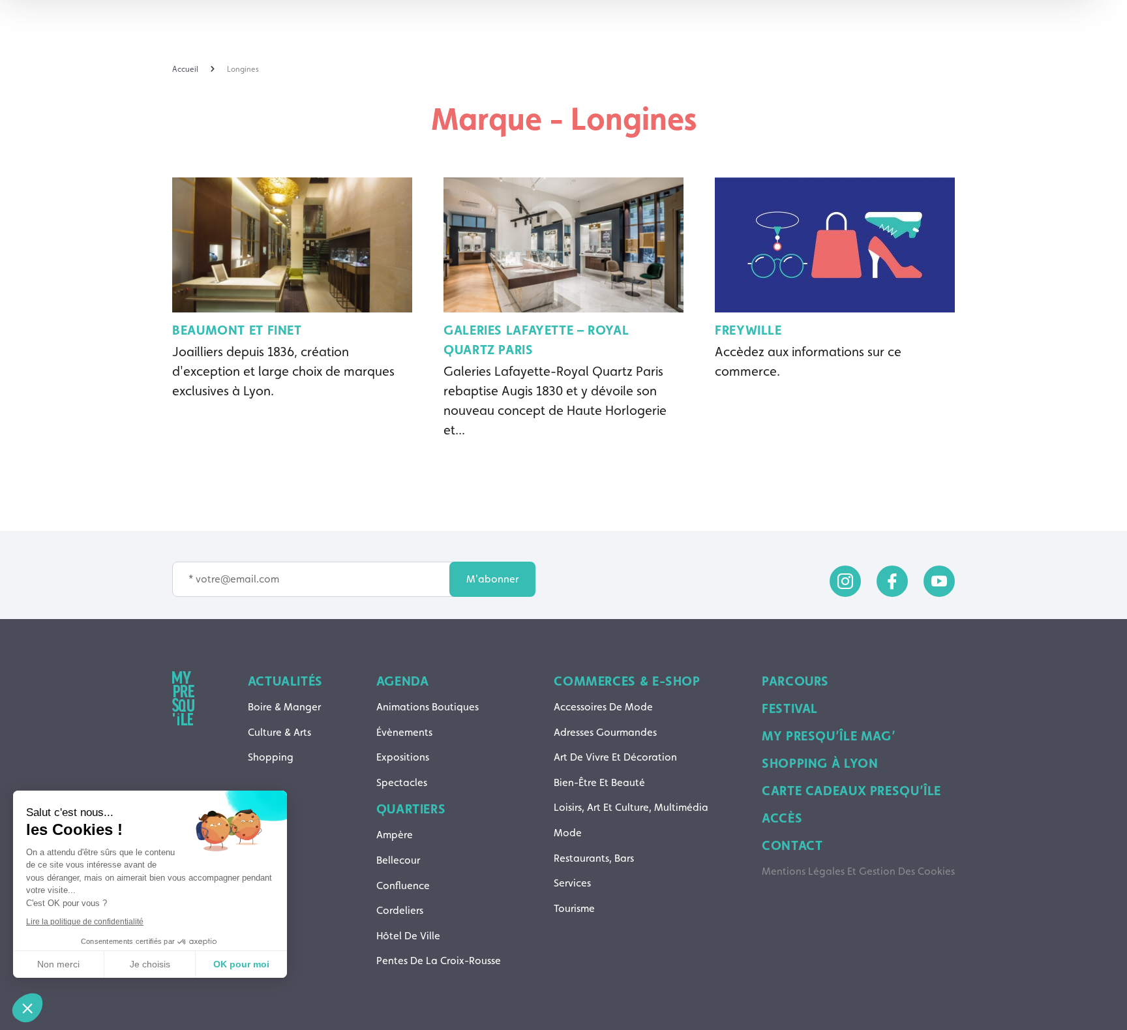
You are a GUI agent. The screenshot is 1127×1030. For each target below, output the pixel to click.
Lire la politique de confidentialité (84, 921)
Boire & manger (284, 707)
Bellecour (398, 860)
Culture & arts (279, 732)
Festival (790, 708)
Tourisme (574, 908)
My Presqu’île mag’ (828, 736)
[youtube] (939, 581)
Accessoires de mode (603, 707)
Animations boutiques (427, 707)
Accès (782, 818)
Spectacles (401, 782)
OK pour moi (241, 964)
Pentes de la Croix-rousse (438, 960)
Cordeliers (399, 910)
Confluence (403, 885)
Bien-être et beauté (599, 782)
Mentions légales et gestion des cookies (858, 871)
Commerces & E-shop (627, 681)
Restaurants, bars (594, 858)
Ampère (394, 834)
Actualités (285, 681)
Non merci (58, 964)
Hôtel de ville (408, 936)
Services (572, 883)
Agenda (402, 681)
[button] (27, 1007)
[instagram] (845, 581)
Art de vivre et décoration (615, 757)
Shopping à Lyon (820, 763)
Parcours (795, 681)
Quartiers (411, 809)
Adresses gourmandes (605, 732)
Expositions (402, 757)
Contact (792, 845)
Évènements (404, 732)
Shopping (270, 757)
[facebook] (892, 581)
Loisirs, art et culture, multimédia (631, 807)
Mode (568, 832)
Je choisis (150, 964)
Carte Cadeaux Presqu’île (851, 790)
